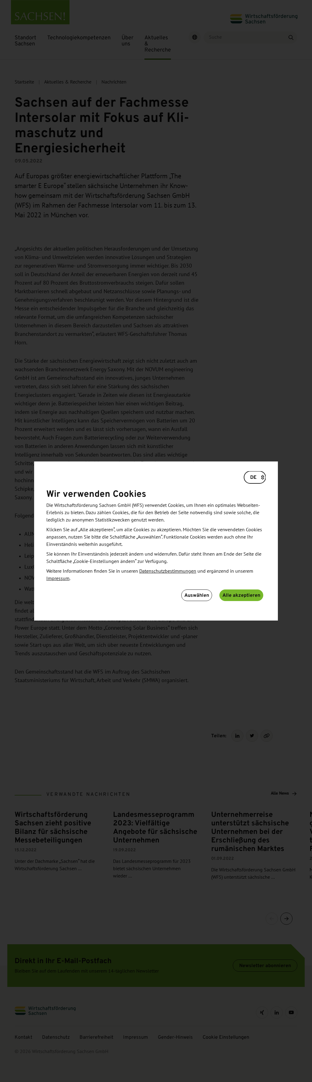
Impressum (57, 578)
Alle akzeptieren (241, 595)
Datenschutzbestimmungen (167, 571)
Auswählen (196, 595)
